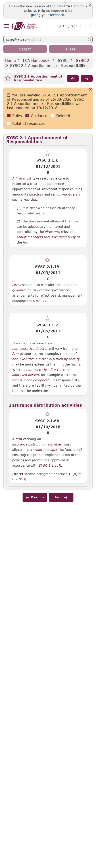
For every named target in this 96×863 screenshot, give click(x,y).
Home (10, 60)
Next (58, 497)
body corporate (38, 380)
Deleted (63, 116)
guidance (19, 290)
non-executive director (30, 348)
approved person (25, 374)
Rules (17, 116)
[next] (87, 78)
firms (76, 364)
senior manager (45, 449)
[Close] (89, 5)
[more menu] (90, 25)
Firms (16, 284)
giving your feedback (47, 15)
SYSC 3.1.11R (50, 465)
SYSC (62, 60)
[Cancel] (90, 90)
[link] (24, 26)
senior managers (64, 194)
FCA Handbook (36, 60)
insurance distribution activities (37, 444)
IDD (22, 479)
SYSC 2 (82, 60)
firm (19, 178)
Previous (37, 497)
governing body (63, 237)
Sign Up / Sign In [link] (68, 26)
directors (36, 194)
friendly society (68, 359)
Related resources (28, 123)
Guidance (39, 116)
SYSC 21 (40, 300)
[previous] (73, 78)
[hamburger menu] (6, 26)
